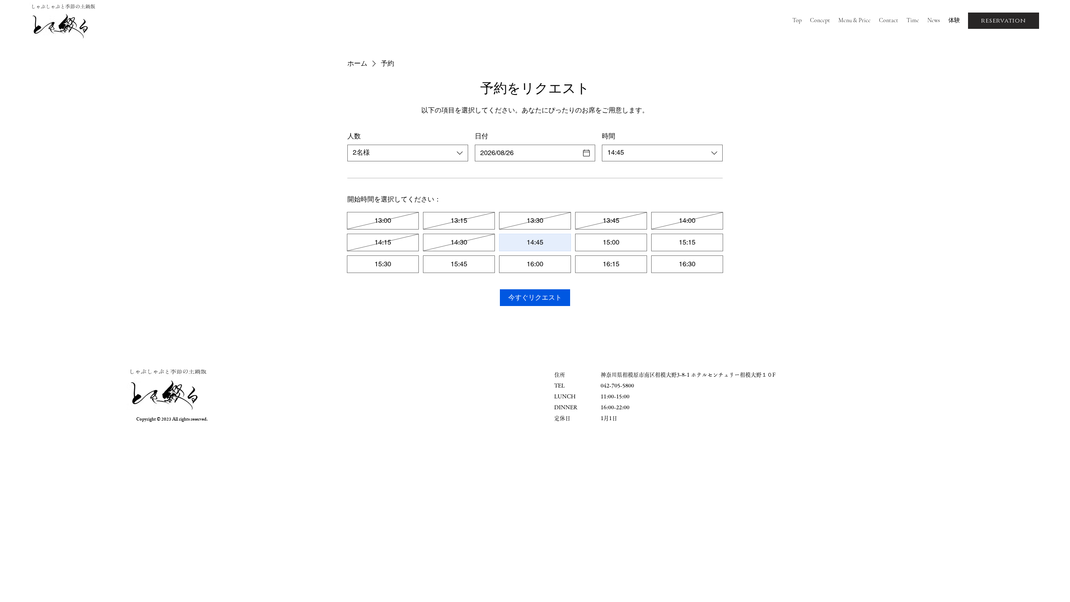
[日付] (586, 153)
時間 (608, 136)
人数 (354, 136)
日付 (481, 136)
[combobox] (407, 153)
